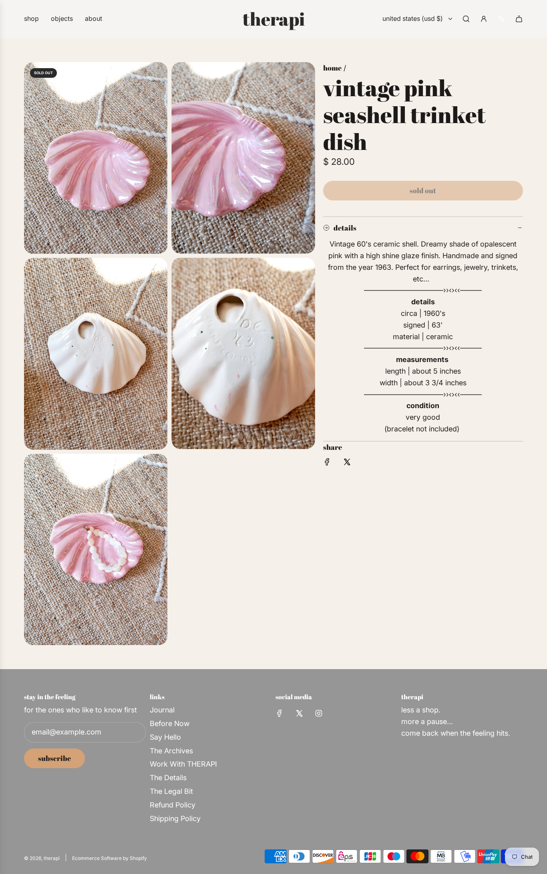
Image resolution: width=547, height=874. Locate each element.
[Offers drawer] (501, 19)
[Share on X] (347, 463)
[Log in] (484, 19)
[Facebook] (279, 713)
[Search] (466, 19)
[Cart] (519, 19)
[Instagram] (319, 713)
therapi (274, 19)
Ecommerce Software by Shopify (109, 858)
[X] (299, 713)
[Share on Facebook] (327, 463)
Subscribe (54, 758)
